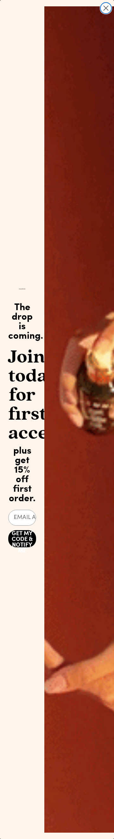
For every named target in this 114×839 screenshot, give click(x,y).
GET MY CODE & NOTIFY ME (22, 538)
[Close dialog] (105, 8)
